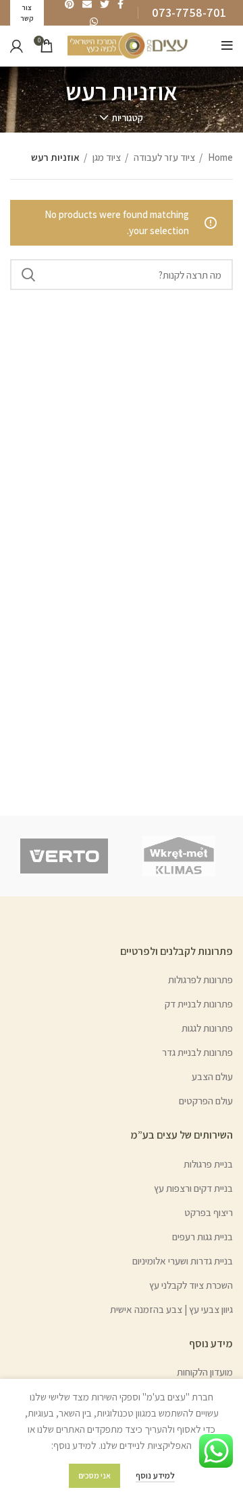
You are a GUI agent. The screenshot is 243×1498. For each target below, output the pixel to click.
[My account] (16, 45)
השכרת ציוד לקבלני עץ (191, 1285)
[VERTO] (64, 856)
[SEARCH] (28, 274)
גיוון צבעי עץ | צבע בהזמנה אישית (171, 1309)
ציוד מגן (105, 157)
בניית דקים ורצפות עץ (193, 1188)
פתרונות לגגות (207, 1028)
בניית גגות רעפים (202, 1236)
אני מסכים (94, 1475)
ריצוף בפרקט (208, 1212)
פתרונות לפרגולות (200, 979)
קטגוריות (127, 117)
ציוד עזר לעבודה (163, 157)
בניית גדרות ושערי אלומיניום (182, 1260)
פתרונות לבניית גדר (197, 1052)
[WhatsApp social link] (94, 21)
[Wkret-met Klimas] (179, 856)
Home (219, 157)
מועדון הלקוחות (205, 1371)
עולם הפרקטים (206, 1100)
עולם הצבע (212, 1076)
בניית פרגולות (208, 1163)
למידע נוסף (155, 1475)
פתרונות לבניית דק (199, 1003)
